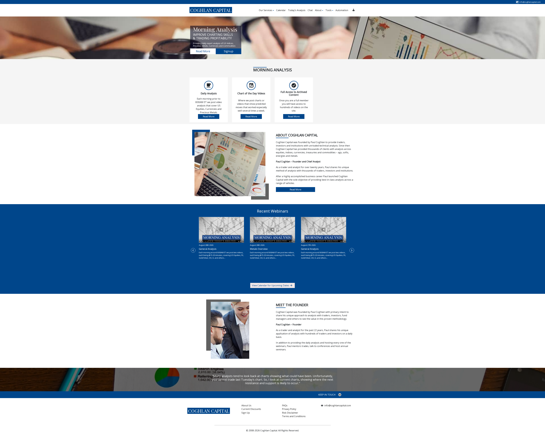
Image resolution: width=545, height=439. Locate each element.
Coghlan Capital (210, 10)
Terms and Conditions (294, 416)
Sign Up (245, 412)
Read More (203, 51)
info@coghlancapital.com (337, 405)
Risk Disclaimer (290, 412)
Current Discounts (251, 409)
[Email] (340, 394)
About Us (246, 405)
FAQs (284, 405)
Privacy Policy (289, 409)
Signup (228, 51)
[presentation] (193, 250)
